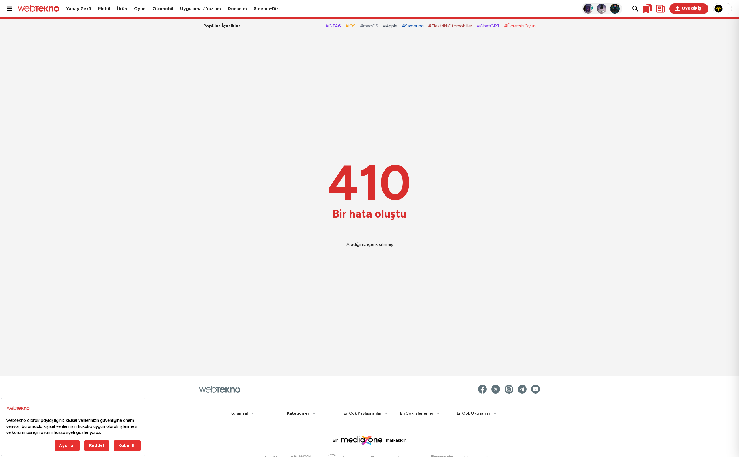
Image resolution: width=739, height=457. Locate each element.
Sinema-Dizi (267, 8)
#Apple (390, 26)
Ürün (122, 8)
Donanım (237, 8)
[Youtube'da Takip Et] (535, 389)
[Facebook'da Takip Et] (482, 389)
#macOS (369, 26)
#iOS (351, 26)
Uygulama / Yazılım (200, 8)
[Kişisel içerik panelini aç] (660, 8)
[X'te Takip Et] (495, 389)
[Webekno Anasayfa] (219, 389)
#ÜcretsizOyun (520, 26)
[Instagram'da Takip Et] (509, 389)
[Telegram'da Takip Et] (522, 389)
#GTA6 (333, 26)
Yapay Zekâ (78, 8)
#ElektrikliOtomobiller (450, 26)
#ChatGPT (488, 26)
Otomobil (162, 8)
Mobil (104, 8)
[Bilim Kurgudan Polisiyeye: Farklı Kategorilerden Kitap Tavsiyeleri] (588, 9)
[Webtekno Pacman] (615, 9)
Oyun (139, 8)
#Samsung (413, 26)
